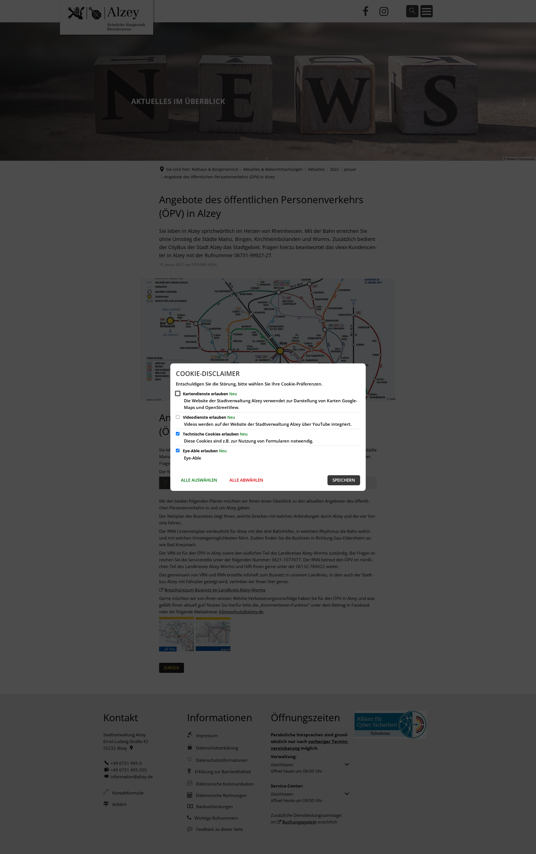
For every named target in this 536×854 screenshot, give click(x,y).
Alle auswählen (199, 480)
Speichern (343, 480)
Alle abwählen (246, 480)
